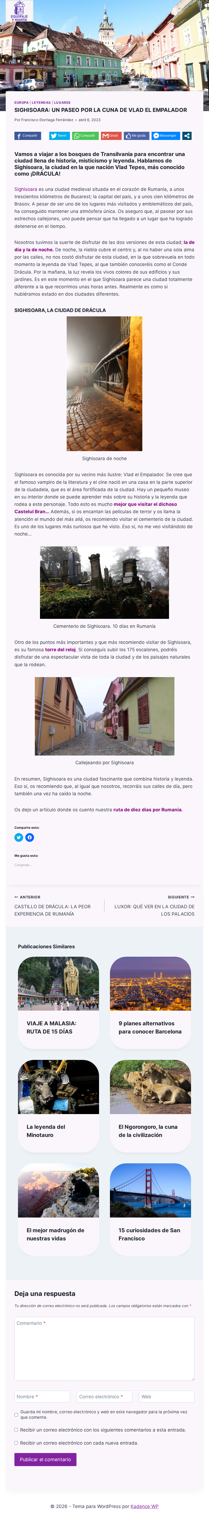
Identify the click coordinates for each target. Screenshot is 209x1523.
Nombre (27, 1396)
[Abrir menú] (198, 6)
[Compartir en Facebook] (27, 136)
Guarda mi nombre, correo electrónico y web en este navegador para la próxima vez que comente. (103, 1414)
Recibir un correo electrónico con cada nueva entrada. (79, 1443)
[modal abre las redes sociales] (187, 136)
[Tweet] (59, 136)
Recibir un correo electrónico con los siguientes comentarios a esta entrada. (103, 1430)
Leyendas (41, 102)
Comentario (31, 1323)
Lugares (62, 102)
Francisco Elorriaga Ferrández (47, 120)
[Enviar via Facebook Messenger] (166, 136)
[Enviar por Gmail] (111, 136)
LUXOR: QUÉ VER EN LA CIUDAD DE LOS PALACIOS (155, 906)
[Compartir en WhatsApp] (85, 136)
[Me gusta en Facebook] (136, 136)
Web (146, 1396)
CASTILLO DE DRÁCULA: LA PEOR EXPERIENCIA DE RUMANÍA (52, 906)
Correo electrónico (101, 1396)
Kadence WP (145, 1506)
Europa (21, 102)
